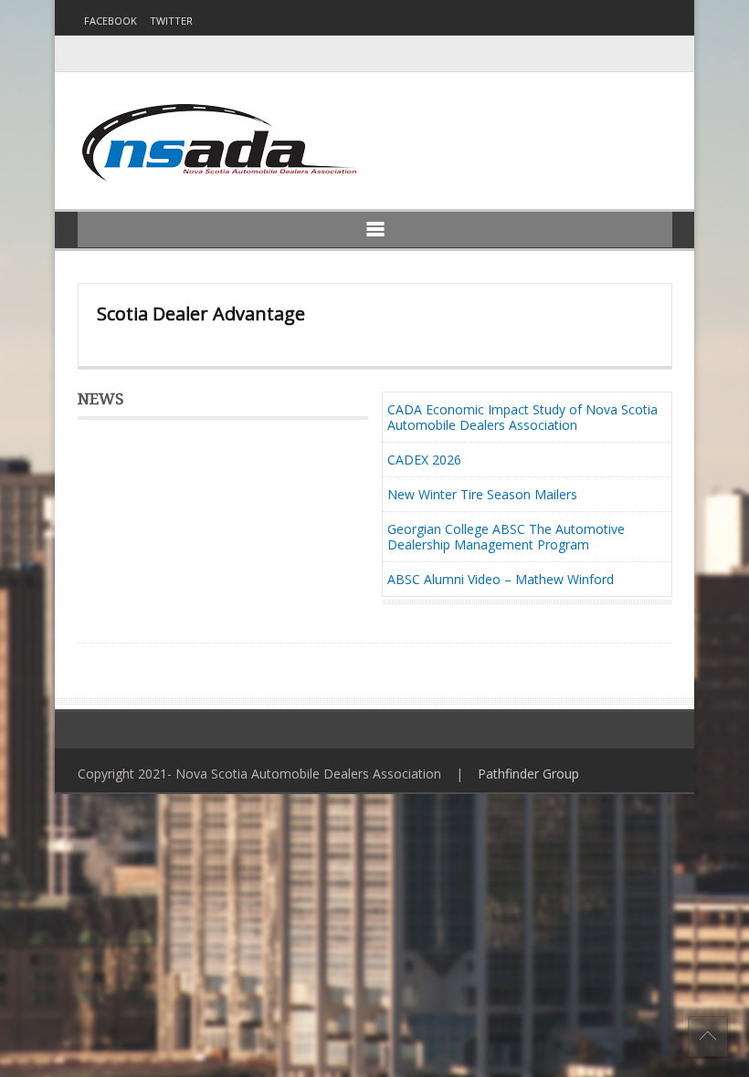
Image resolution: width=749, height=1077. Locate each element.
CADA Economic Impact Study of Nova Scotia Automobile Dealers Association (522, 417)
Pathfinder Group (528, 773)
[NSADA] (217, 143)
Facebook (110, 20)
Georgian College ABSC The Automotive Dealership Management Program (506, 536)
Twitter (171, 20)
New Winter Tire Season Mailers (482, 494)
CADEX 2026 (424, 459)
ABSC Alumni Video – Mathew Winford (500, 579)
